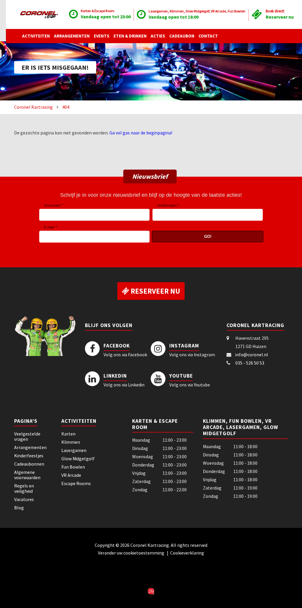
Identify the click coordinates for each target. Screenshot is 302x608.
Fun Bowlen (73, 467)
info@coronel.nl (251, 354)
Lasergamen (73, 450)
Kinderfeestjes (28, 456)
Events (101, 36)
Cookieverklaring (187, 553)
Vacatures (24, 499)
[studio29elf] (151, 591)
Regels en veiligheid (24, 488)
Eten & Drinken (130, 36)
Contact (208, 36)
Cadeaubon (181, 36)
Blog (19, 508)
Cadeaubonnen (29, 464)
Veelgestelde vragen (27, 436)
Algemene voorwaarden (27, 474)
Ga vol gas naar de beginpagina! (140, 133)
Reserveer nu (280, 17)
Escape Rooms (76, 483)
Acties (158, 36)
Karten (68, 434)
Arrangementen (72, 36)
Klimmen (70, 442)
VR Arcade (71, 475)
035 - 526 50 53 (249, 363)
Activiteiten (36, 36)
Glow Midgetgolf (78, 458)
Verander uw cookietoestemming (131, 553)
